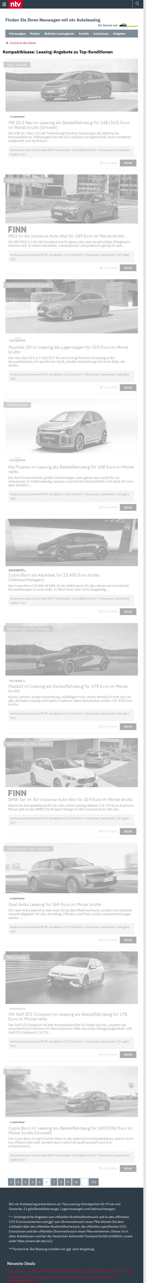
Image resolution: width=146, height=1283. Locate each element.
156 (93, 1182)
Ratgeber (119, 33)
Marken (35, 33)
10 (76, 1182)
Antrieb (84, 33)
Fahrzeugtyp (17, 33)
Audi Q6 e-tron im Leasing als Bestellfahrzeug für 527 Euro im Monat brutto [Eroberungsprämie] (61, 1279)
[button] (15, 4)
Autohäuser (101, 33)
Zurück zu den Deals (22, 43)
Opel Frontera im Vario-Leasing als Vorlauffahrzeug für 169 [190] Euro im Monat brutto (69, 1271)
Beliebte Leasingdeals (59, 33)
